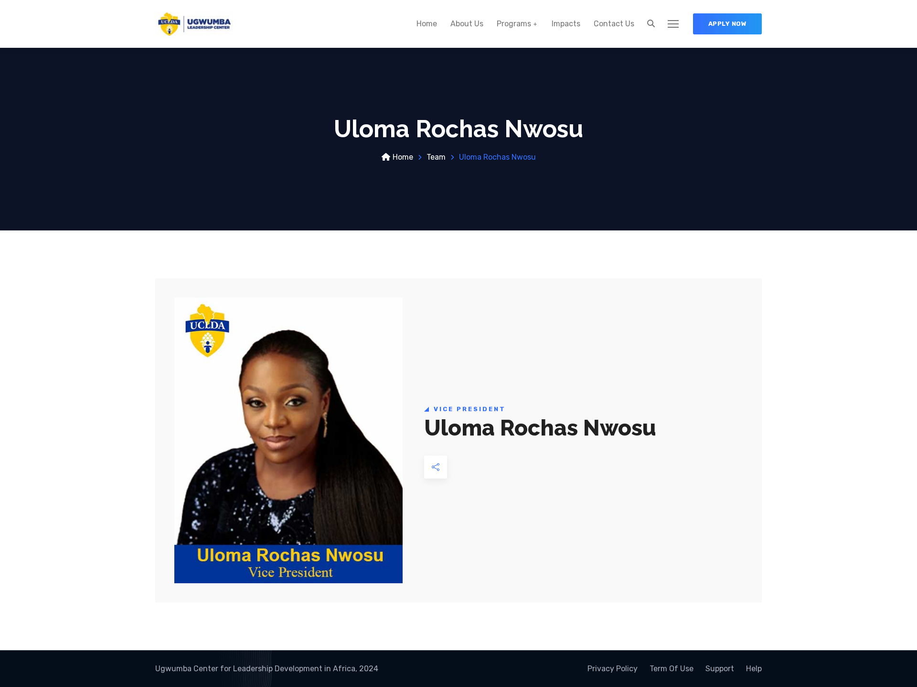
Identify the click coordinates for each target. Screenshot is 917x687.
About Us (466, 23)
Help (754, 668)
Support (719, 668)
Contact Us (614, 23)
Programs (514, 23)
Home (426, 23)
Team (436, 157)
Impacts (566, 23)
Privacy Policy (612, 668)
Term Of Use (671, 668)
